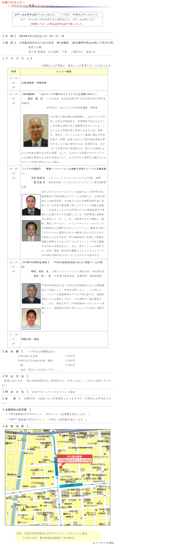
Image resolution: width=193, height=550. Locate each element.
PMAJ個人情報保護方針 (41, 19)
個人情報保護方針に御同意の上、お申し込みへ (55, 380)
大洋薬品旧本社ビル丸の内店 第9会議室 (44, 42)
